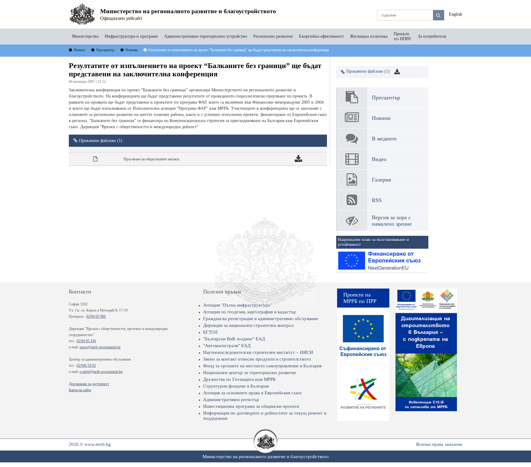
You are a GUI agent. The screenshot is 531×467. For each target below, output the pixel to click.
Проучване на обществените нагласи (151, 159)
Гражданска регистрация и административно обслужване (260, 318)
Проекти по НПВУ (403, 36)
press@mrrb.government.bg (100, 347)
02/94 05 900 (96, 316)
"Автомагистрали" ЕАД (226, 345)
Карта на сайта (80, 390)
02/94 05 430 (86, 341)
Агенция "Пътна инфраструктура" (237, 305)
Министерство (85, 36)
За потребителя (432, 36)
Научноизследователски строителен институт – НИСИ (258, 352)
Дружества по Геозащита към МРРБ (239, 379)
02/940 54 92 (86, 365)
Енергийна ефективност (321, 36)
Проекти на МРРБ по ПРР (359, 298)
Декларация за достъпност (89, 384)
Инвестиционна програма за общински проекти (251, 406)
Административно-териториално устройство (205, 36)
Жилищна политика (368, 36)
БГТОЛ (210, 332)
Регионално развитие (273, 36)
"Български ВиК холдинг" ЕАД (234, 338)
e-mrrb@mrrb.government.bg (101, 371)
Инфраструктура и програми (131, 36)
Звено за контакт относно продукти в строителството (257, 359)
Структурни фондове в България (236, 386)
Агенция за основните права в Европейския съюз (252, 392)
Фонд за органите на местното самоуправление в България (262, 365)
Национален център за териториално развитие (249, 372)
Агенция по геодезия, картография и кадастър (249, 311)
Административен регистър (231, 399)
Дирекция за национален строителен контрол (248, 325)
